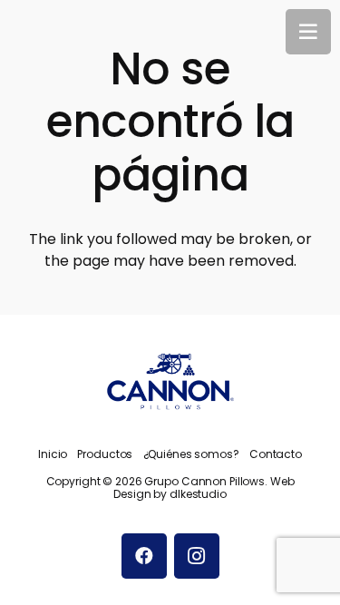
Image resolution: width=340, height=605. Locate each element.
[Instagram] (196, 556)
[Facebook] (144, 556)
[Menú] (308, 31)
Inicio (52, 454)
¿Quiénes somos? (191, 454)
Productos (104, 454)
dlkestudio (198, 494)
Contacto (275, 454)
